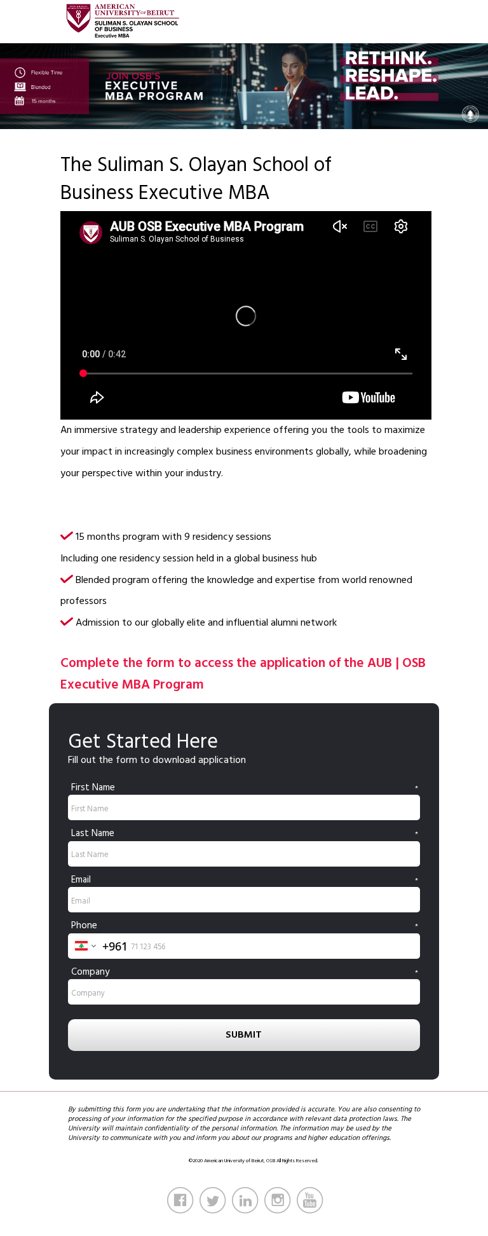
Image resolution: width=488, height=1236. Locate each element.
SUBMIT (244, 1034)
